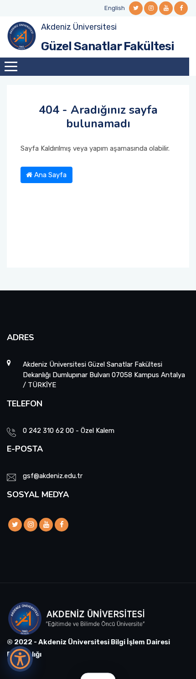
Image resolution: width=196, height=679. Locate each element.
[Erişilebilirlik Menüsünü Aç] (20, 659)
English (114, 8)
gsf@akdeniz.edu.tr (53, 476)
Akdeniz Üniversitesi (79, 27)
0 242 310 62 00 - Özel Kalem (68, 430)
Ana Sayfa (49, 175)
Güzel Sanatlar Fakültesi (107, 46)
